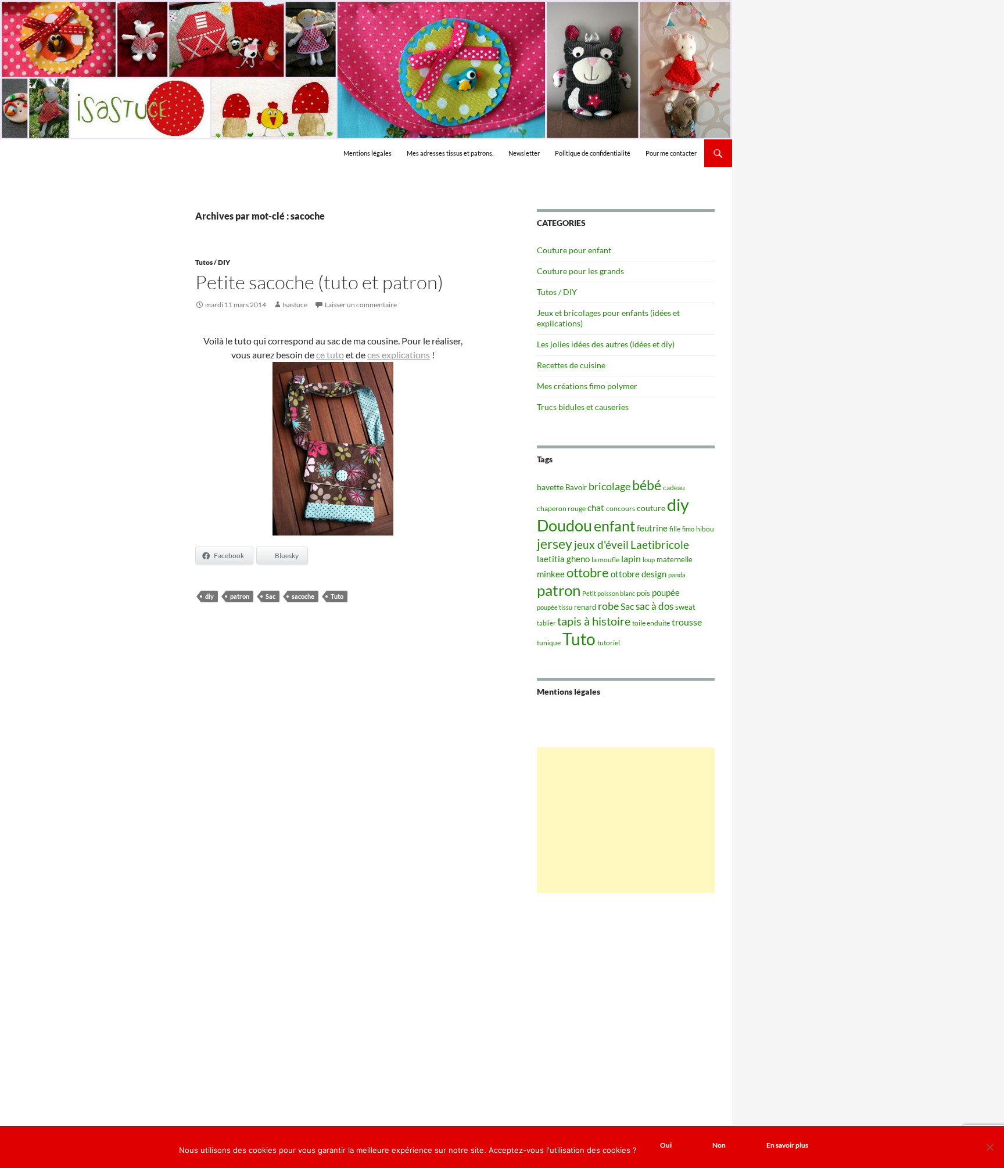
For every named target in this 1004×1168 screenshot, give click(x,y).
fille (674, 529)
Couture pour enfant (574, 250)
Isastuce (294, 304)
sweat (685, 607)
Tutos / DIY (212, 262)
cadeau (674, 487)
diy (209, 596)
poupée (666, 592)
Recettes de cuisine (571, 365)
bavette (550, 487)
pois (643, 593)
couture (651, 508)
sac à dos (654, 606)
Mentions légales (367, 153)
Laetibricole (659, 544)
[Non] (989, 1147)
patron (239, 596)
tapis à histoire (593, 621)
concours (620, 508)
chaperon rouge (561, 508)
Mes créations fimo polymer (587, 386)
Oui (666, 1145)
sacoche (303, 596)
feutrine (652, 528)
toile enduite (651, 623)
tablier (546, 623)
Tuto (337, 596)
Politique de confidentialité (592, 153)
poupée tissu (554, 607)
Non (719, 1145)
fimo (688, 529)
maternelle (675, 559)
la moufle (605, 559)
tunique (549, 642)
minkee (551, 574)
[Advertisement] (626, 820)
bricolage (609, 486)
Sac (270, 596)
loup (649, 559)
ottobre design (638, 574)
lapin (631, 558)
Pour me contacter (671, 153)
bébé (646, 485)
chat (595, 507)
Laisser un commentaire (361, 304)
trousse (687, 621)
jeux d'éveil (601, 544)
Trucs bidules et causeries (583, 407)
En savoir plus (787, 1145)
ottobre (587, 572)
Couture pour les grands (580, 271)
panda (677, 574)
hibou (705, 528)
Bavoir (576, 487)
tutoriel (608, 642)
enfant (614, 525)
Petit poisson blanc (608, 593)
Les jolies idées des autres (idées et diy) (606, 344)
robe (608, 606)
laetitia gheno (563, 559)
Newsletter (524, 153)
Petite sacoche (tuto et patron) (319, 282)
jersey (554, 544)
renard (585, 607)
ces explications (398, 354)
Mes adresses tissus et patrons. (450, 153)
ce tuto (330, 354)
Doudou (564, 525)
